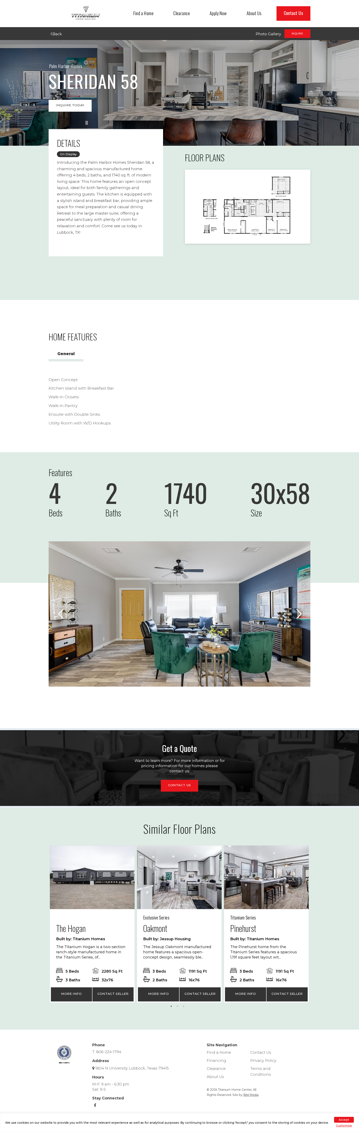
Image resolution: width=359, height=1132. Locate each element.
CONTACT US (179, 785)
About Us (254, 13)
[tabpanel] (92, 924)
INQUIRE (297, 33)
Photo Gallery (268, 34)
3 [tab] (185, 1007)
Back (57, 34)
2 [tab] (178, 1007)
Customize (344, 1125)
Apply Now (218, 13)
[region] (179, 1122)
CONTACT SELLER (112, 994)
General (66, 353)
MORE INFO (71, 994)
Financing (216, 1060)
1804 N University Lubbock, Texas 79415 (132, 1068)
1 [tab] (172, 1007)
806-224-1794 (108, 1052)
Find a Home (143, 13)
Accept (344, 1120)
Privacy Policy (263, 1060)
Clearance (181, 13)
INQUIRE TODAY (70, 105)
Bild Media (250, 1095)
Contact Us (293, 13)
